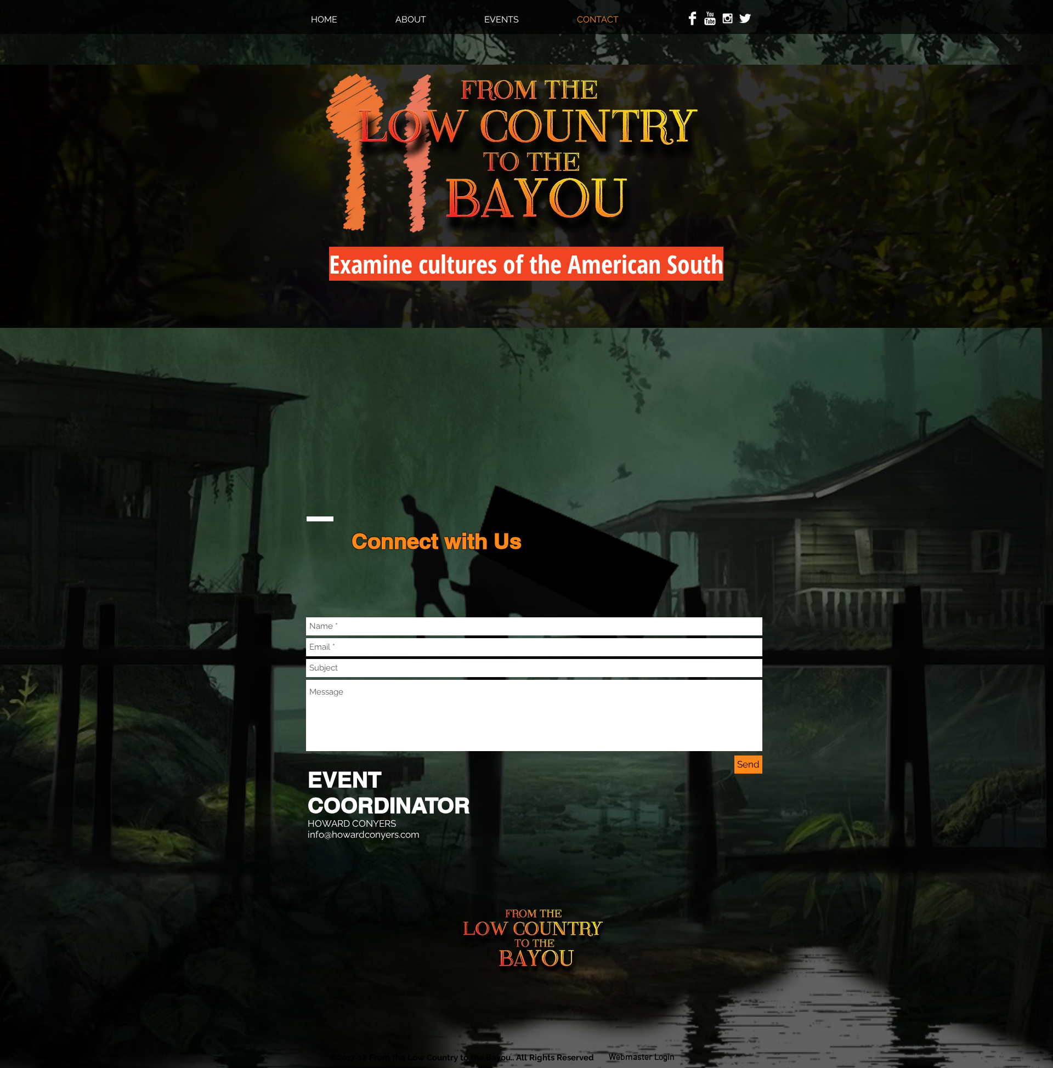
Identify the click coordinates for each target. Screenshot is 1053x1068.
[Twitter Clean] (745, 18)
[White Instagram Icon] (727, 18)
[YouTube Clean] (710, 18)
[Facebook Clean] (692, 18)
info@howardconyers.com (364, 834)
